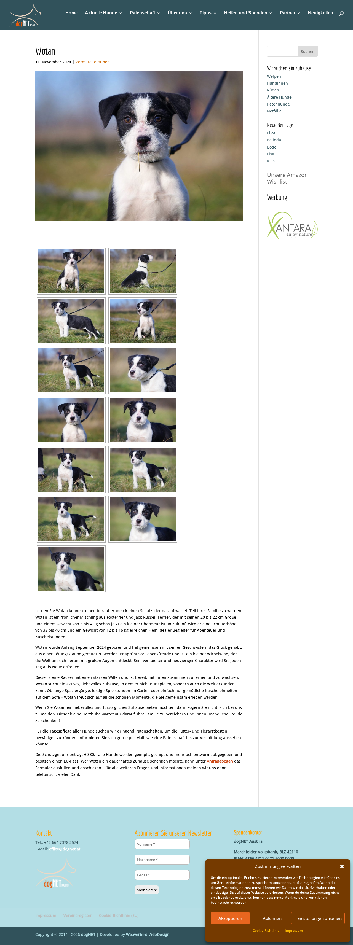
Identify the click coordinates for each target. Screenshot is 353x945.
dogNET (88, 934)
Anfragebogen (220, 761)
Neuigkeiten (320, 13)
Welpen (274, 76)
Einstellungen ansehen (320, 918)
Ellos (271, 133)
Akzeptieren (230, 918)
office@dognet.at (64, 849)
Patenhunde (278, 104)
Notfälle (274, 111)
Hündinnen (277, 83)
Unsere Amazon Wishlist (287, 178)
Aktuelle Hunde (101, 13)
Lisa (270, 154)
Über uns (177, 13)
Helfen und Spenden (245, 13)
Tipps (206, 13)
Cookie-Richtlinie (266, 930)
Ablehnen (272, 918)
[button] (342, 866)
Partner (287, 13)
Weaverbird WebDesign (148, 934)
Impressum (294, 930)
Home (71, 13)
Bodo (271, 147)
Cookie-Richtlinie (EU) (118, 915)
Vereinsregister (77, 915)
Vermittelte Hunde (93, 61)
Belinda (274, 139)
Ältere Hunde (279, 97)
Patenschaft (142, 13)
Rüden (273, 90)
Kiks (271, 160)
